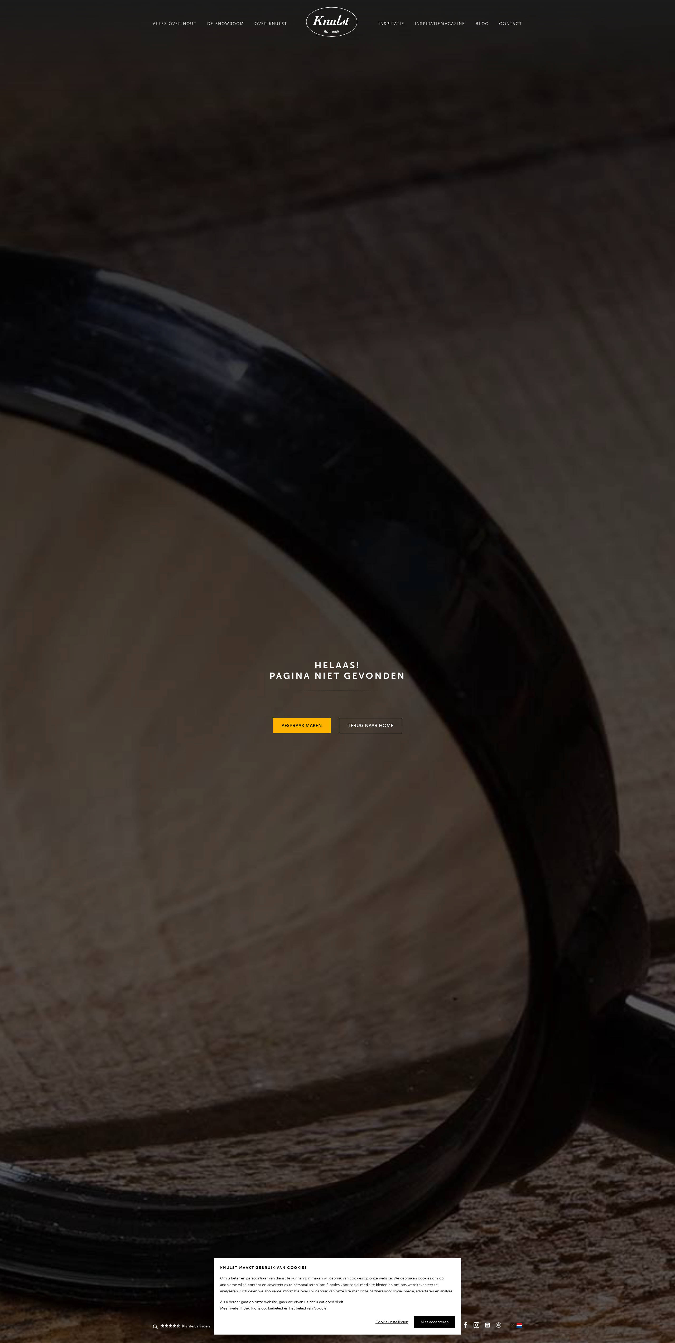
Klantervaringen (195, 1326)
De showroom (225, 23)
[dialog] (337, 1296)
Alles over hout (175, 23)
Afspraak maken (302, 723)
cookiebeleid (272, 1308)
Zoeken (155, 1327)
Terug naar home (371, 723)
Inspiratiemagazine (440, 23)
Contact (510, 23)
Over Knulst (271, 23)
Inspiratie (391, 23)
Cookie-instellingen (391, 1322)
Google (320, 1308)
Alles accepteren (435, 1322)
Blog (482, 23)
